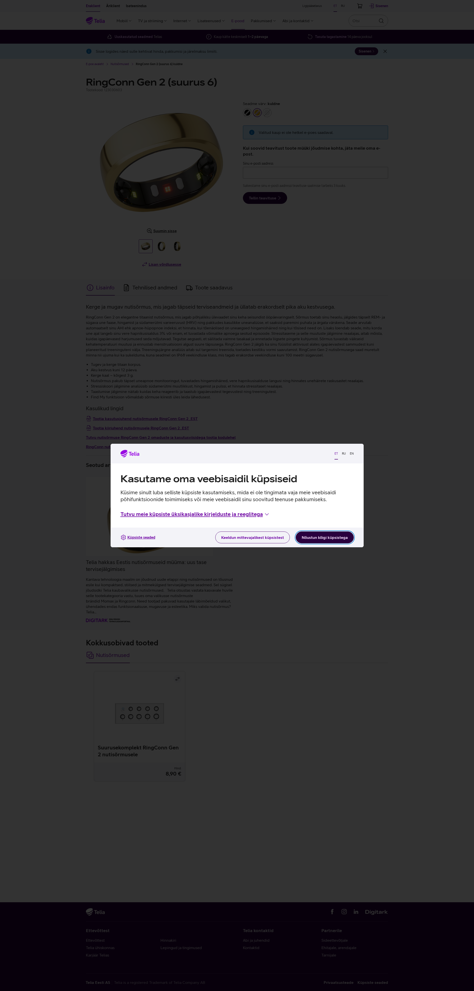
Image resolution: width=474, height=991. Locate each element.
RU (344, 453)
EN (352, 453)
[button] (195, 514)
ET (336, 453)
